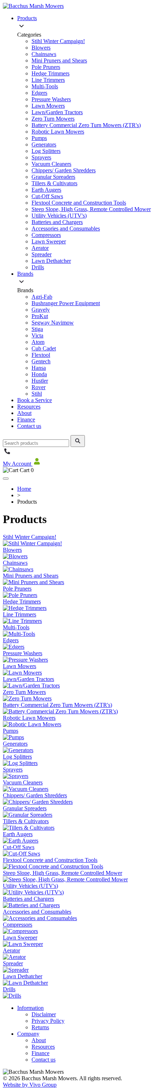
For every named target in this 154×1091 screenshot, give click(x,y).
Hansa (39, 368)
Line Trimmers (48, 80)
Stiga (37, 329)
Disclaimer (44, 1014)
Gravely (41, 310)
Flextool (41, 355)
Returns (40, 1027)
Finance (26, 419)
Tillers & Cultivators (54, 183)
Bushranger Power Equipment (66, 303)
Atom (38, 342)
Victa (37, 335)
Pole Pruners (46, 67)
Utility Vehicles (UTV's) (59, 216)
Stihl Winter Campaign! (58, 41)
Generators (44, 144)
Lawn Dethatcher (51, 261)
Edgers (39, 93)
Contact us (29, 426)
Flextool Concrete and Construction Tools (79, 203)
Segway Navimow (53, 323)
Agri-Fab (42, 297)
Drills (38, 267)
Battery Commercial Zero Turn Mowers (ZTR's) (86, 125)
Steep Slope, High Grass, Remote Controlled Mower (91, 209)
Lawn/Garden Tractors (57, 112)
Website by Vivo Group (30, 1085)
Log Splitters (46, 151)
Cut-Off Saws (47, 196)
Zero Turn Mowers (53, 119)
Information (30, 1008)
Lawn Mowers (48, 106)
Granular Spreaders (53, 177)
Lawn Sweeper (49, 241)
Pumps (39, 138)
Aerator (40, 248)
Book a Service (34, 400)
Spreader (42, 254)
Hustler (40, 381)
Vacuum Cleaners (51, 164)
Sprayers (41, 157)
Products (27, 18)
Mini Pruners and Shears (59, 60)
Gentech (41, 361)
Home (24, 489)
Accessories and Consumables (66, 228)
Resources (28, 407)
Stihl (37, 394)
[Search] (78, 441)
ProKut (40, 316)
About (24, 413)
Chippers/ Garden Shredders (64, 170)
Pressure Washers (51, 99)
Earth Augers (46, 190)
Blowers (41, 48)
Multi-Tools (45, 86)
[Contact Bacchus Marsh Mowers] (7, 454)
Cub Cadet (44, 348)
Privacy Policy (48, 1021)
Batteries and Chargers (57, 222)
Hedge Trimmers (50, 73)
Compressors (46, 235)
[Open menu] (6, 478)
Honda (39, 374)
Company (28, 1034)
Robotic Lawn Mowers (58, 132)
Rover (38, 387)
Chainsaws (44, 54)
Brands (25, 274)
